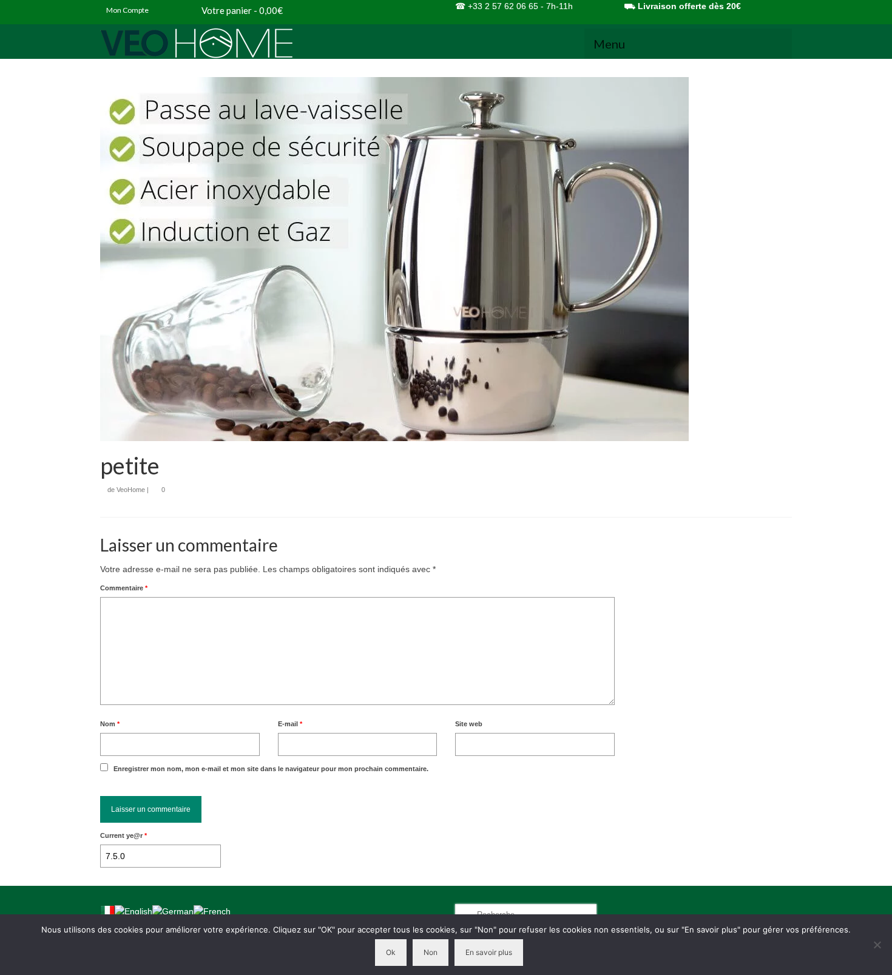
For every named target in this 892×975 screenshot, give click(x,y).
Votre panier (241, 10)
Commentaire (123, 588)
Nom (110, 723)
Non (431, 952)
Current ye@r (123, 835)
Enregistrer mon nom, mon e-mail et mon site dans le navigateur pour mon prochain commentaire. (270, 768)
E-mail (290, 723)
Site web (468, 723)
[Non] (877, 945)
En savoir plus (488, 952)
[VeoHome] (209, 43)
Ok (391, 952)
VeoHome (131, 489)
